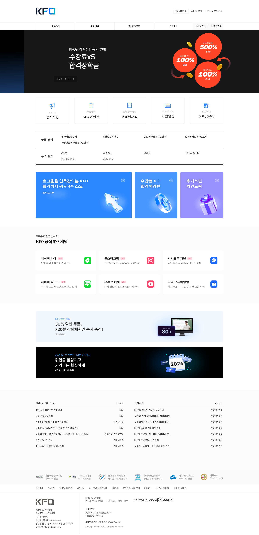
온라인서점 (199, 10)
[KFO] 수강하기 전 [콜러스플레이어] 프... (152, 434)
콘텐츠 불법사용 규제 (131, 488)
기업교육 (173, 26)
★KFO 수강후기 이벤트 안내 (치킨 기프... (152, 446)
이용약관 (147, 488)
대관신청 (80, 488)
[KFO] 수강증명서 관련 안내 (146, 440)
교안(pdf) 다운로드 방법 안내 (49, 409)
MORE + (120, 403)
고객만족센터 (217, 10)
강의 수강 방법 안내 (44, 415)
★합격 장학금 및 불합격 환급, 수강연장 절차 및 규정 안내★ (62, 434)
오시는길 (51, 488)
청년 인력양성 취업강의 (98, 488)
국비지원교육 (134, 26)
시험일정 (182, 11)
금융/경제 (55, 26)
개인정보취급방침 (163, 488)
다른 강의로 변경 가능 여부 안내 (50, 446)
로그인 (202, 25)
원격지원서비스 (180, 488)
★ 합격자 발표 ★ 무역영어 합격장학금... (152, 421)
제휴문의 (115, 488)
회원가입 (217, 25)
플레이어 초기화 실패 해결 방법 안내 (52, 421)
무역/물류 (95, 26)
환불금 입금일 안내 (44, 440)
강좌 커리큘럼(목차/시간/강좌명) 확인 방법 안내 (57, 428)
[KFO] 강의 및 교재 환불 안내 (147, 428)
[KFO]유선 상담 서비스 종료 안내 (149, 409)
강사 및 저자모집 (65, 488)
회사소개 (39, 488)
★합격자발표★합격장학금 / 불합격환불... (153, 415)
